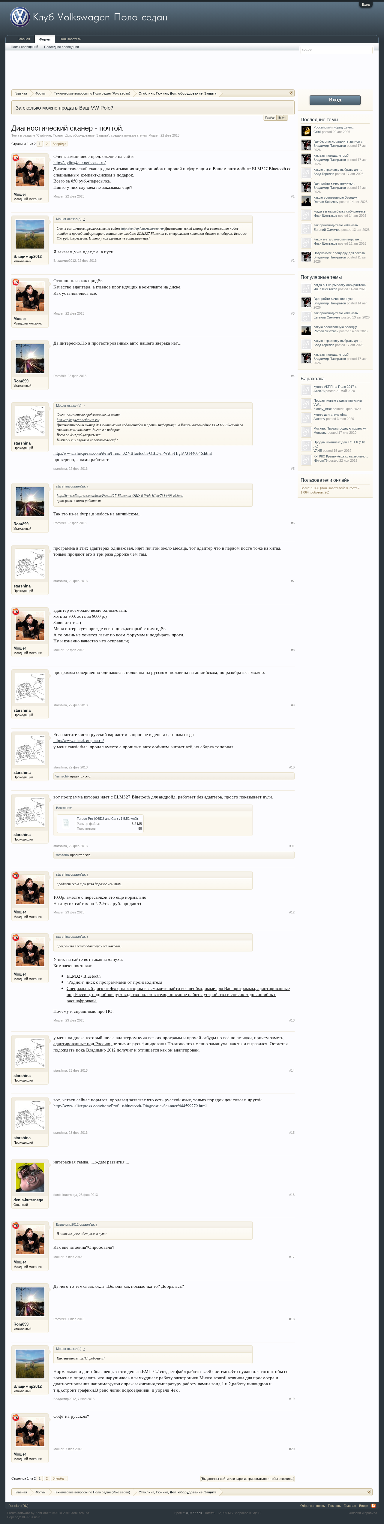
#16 (292, 1195)
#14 (292, 1070)
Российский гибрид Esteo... (334, 127)
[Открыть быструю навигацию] (291, 93)
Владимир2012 (28, 256)
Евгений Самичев (327, 229)
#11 (292, 846)
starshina (22, 443)
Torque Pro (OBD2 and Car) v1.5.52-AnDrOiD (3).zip (115, 818)
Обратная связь (312, 1505)
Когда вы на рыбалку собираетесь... (341, 211)
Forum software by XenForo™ (48, 1513)
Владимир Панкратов (330, 145)
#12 (292, 912)
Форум (44, 39)
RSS (373, 1506)
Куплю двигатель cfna (330, 414)
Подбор (269, 117)
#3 (293, 313)
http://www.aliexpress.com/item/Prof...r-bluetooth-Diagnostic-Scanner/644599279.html (130, 1106)
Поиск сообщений (24, 47)
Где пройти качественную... (334, 183)
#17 (292, 1257)
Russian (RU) (18, 1505)
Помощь (334, 1505)
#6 (293, 523)
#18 (292, 1319)
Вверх (363, 1505)
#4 (293, 376)
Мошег (153, 135)
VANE (318, 450)
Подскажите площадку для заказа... (341, 253)
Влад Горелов (324, 174)
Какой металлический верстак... (338, 239)
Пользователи (70, 39)
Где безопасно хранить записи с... (339, 141)
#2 (293, 260)
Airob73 (319, 391)
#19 (292, 1399)
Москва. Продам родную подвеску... (341, 428)
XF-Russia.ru (31, 1517)
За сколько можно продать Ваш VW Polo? (64, 108)
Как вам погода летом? (331, 155)
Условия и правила (362, 1513)
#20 (292, 1449)
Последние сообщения (61, 47)
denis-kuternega (28, 1200)
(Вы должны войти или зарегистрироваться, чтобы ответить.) (247, 1478)
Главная (24, 39)
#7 (293, 581)
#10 (292, 767)
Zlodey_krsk (323, 409)
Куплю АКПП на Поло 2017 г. (335, 386)
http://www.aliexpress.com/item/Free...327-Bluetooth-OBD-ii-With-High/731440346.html (132, 453)
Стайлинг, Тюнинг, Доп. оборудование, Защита (72, 135)
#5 (293, 468)
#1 (293, 196)
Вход (366, 4)
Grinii (317, 132)
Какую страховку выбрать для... (338, 169)
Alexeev (319, 419)
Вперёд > (59, 144)
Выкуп (282, 117)
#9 (293, 705)
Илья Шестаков (325, 215)
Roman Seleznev (326, 202)
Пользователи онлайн (325, 480)
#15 (292, 1132)
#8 (293, 650)
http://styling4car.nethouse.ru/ (79, 162)
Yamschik (62, 776)
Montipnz (320, 432)
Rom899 (21, 381)
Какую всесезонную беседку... (336, 197)
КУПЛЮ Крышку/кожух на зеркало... (341, 456)
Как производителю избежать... (337, 225)
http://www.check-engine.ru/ (78, 740)
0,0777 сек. (194, 1513)
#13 (292, 1020)
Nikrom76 (321, 460)
